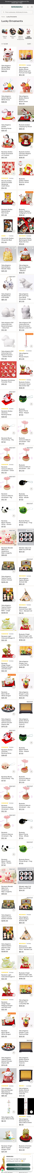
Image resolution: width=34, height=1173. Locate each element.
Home (3, 16)
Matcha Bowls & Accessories (20, 38)
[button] (30, 44)
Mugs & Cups (5, 37)
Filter (5, 44)
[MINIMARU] (17, 7)
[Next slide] (31, 34)
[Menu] (2, 7)
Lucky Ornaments (28, 37)
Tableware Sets (13, 37)
